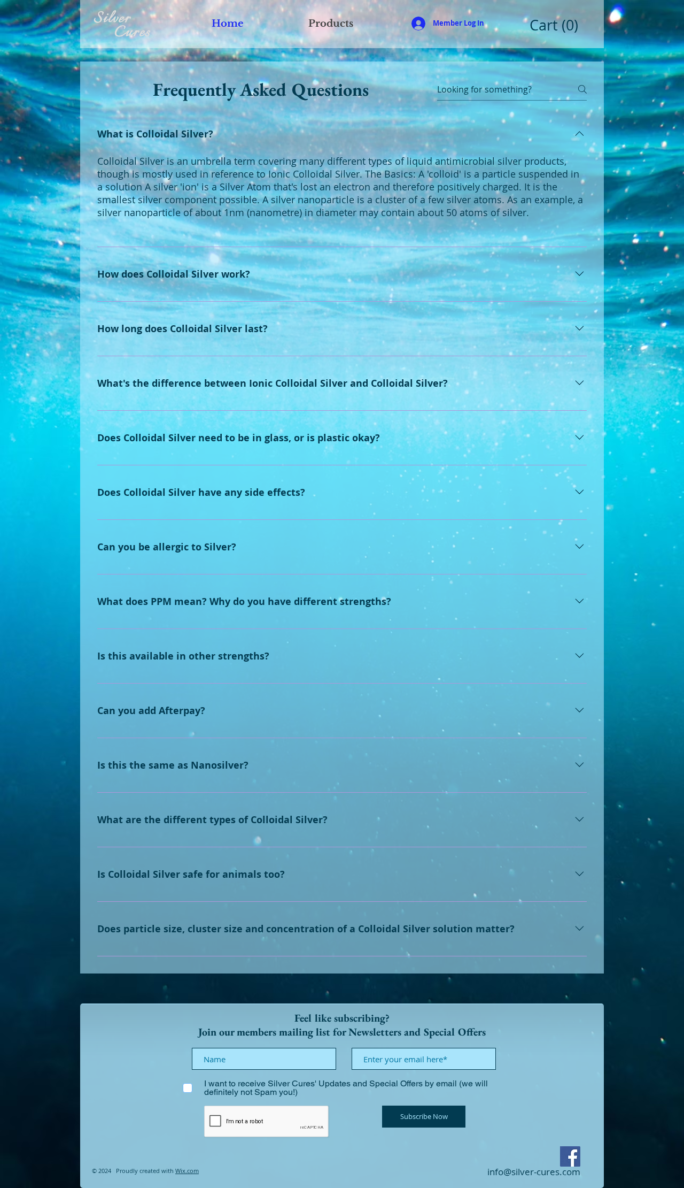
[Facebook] (570, 1156)
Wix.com (187, 1171)
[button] (556, 25)
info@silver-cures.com (533, 1172)
